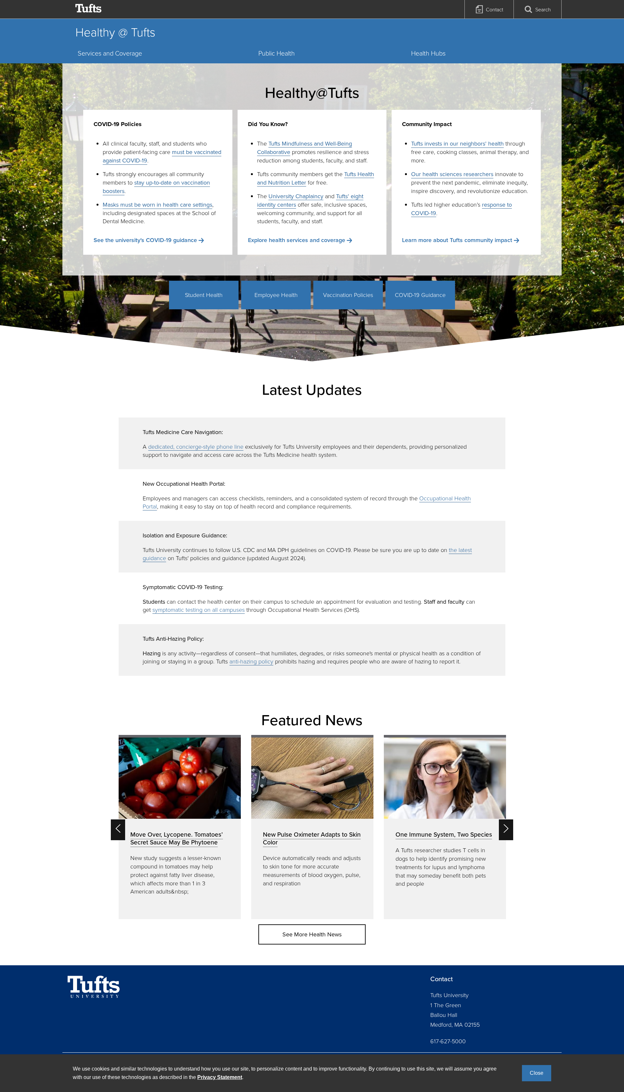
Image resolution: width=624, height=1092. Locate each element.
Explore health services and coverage (296, 240)
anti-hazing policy (251, 661)
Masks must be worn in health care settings (157, 204)
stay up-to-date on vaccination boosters (156, 186)
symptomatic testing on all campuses (198, 609)
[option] (180, 827)
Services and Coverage (110, 53)
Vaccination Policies (348, 295)
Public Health (276, 53)
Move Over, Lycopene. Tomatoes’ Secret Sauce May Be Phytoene (176, 838)
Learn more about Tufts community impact (457, 240)
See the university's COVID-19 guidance (145, 240)
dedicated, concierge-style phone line (195, 446)
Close (536, 1073)
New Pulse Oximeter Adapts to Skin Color (312, 838)
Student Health (204, 295)
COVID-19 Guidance (420, 295)
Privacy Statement (219, 1077)
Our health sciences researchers (452, 174)
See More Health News (312, 934)
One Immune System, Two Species (444, 834)
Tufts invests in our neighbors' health (457, 143)
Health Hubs (428, 53)
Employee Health (276, 295)
